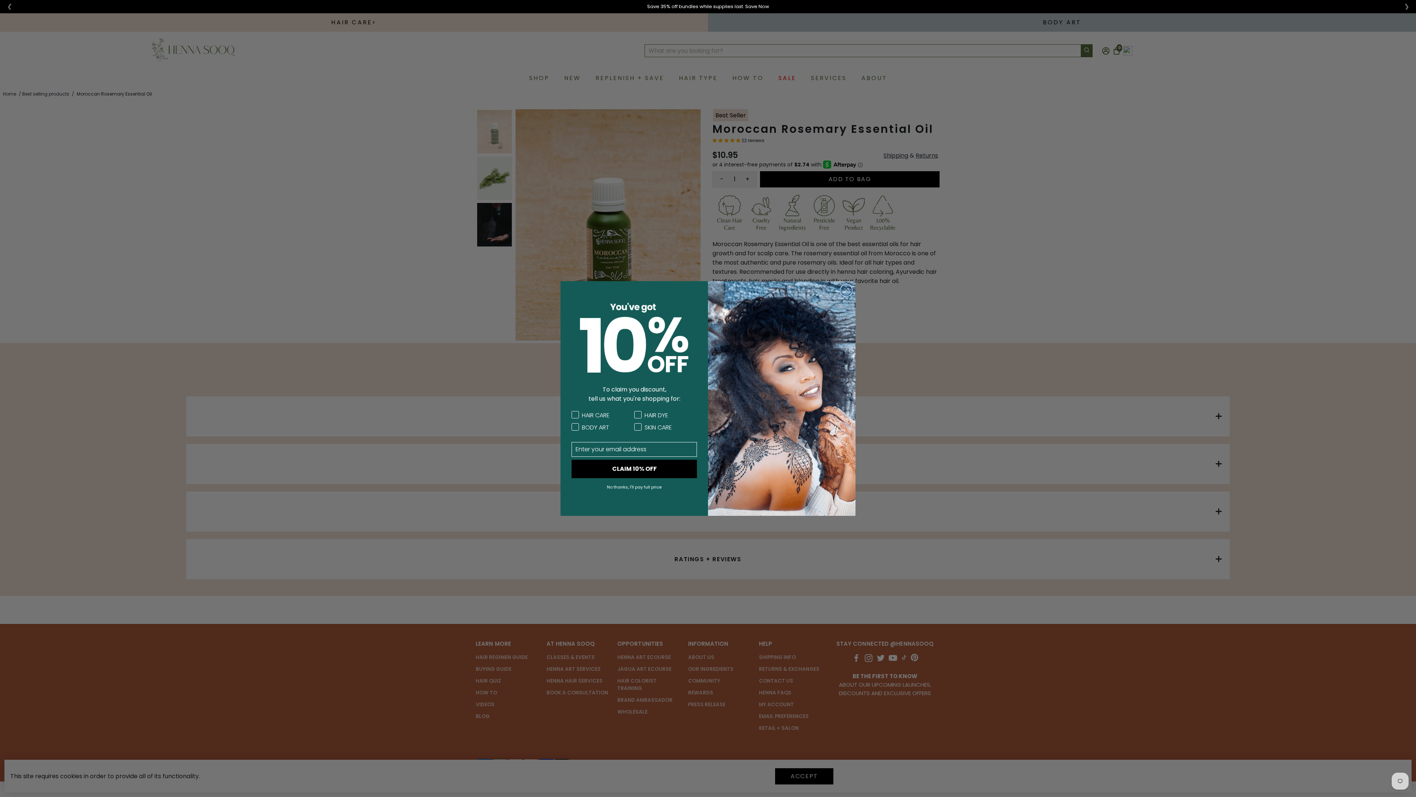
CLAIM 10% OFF (634, 469)
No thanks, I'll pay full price (634, 487)
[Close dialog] (846, 290)
